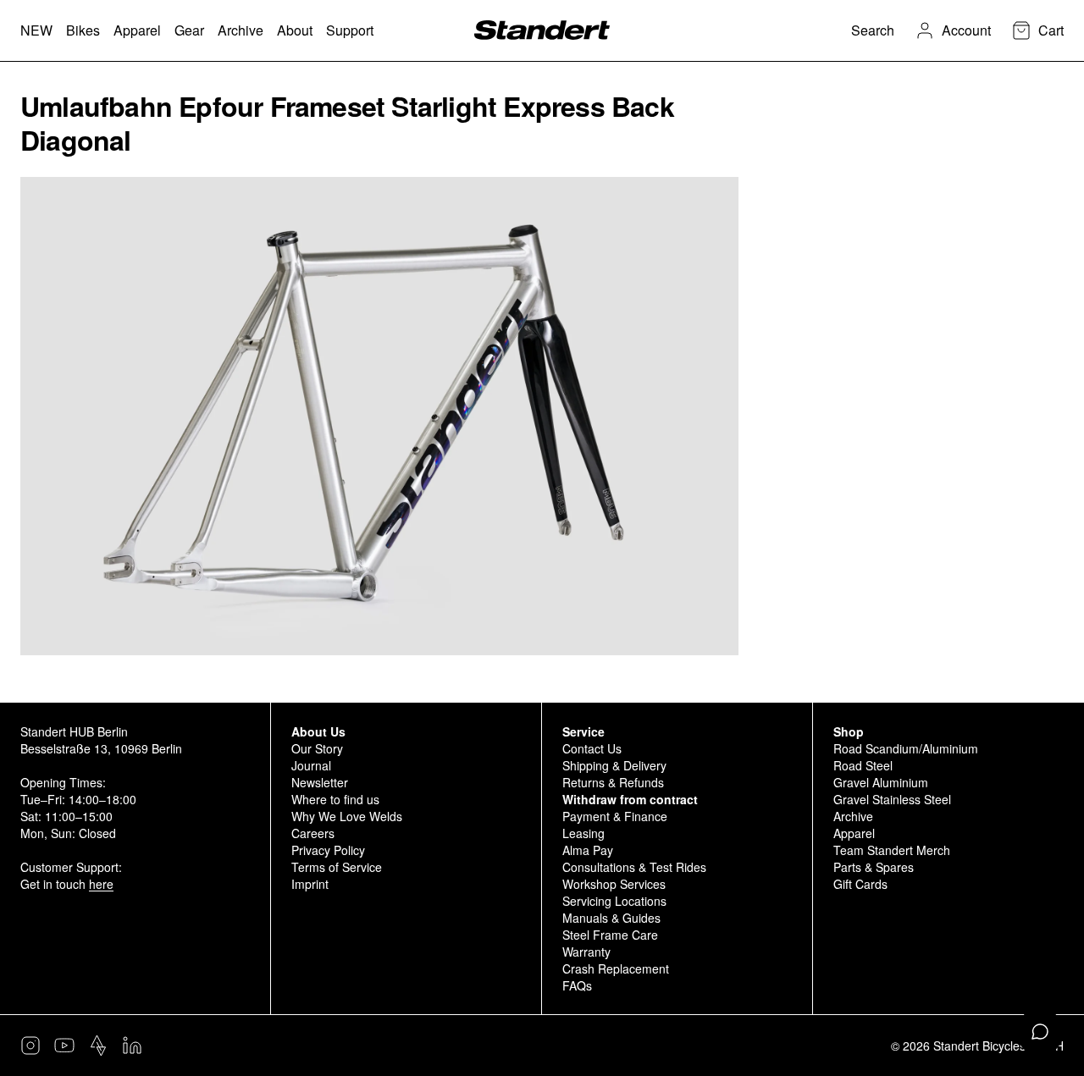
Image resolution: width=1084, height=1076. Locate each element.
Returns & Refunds (613, 782)
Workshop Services (614, 883)
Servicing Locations (614, 900)
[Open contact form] (1040, 1032)
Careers (313, 833)
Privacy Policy (328, 849)
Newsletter (319, 782)
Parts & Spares (873, 866)
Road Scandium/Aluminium (905, 748)
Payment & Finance (614, 816)
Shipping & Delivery (614, 765)
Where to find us (335, 799)
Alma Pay (587, 849)
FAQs (577, 985)
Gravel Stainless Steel (892, 799)
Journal (311, 765)
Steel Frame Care (610, 934)
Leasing (583, 833)
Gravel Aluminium (880, 782)
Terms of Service (336, 866)
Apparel (854, 833)
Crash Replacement (615, 968)
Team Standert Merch (891, 849)
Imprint (310, 883)
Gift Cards (860, 883)
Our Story (317, 748)
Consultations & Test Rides (634, 866)
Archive (853, 816)
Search (872, 30)
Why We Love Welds (346, 816)
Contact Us (592, 748)
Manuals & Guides (611, 917)
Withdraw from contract (630, 799)
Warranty (586, 951)
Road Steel (863, 765)
